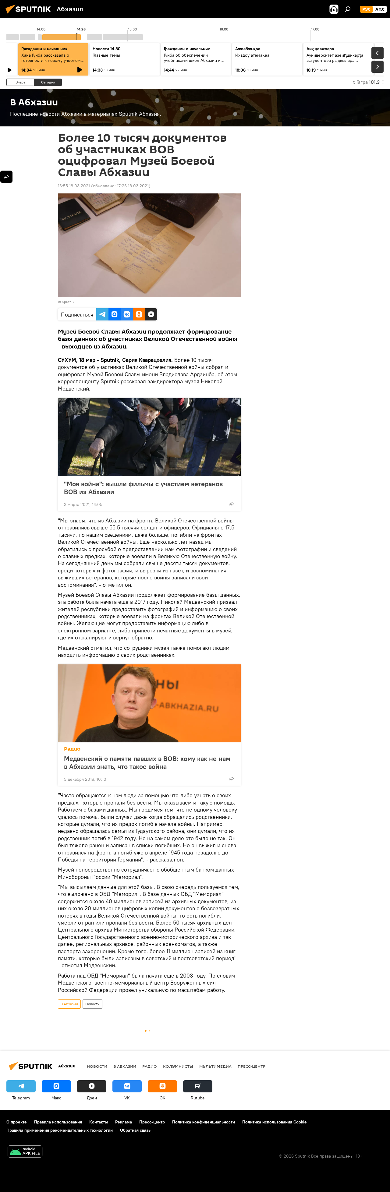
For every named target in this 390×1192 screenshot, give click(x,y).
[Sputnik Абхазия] (30, 14)
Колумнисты (178, 1066)
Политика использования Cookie (274, 1122)
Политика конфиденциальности (203, 1122)
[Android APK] (25, 1152)
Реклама (123, 1122)
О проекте (16, 1122)
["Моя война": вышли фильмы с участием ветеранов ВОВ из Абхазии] (149, 437)
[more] (231, 504)
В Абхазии (69, 1004)
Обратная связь (135, 1130)
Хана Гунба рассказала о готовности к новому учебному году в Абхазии (52, 60)
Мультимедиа (215, 1066)
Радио (72, 749)
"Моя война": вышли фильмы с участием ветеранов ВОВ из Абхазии (143, 488)
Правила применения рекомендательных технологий (59, 1130)
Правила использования (58, 1122)
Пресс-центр (251, 1066)
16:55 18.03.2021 (74, 186)
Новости (92, 1004)
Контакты (98, 1122)
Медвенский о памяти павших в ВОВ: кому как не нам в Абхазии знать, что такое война (147, 762)
